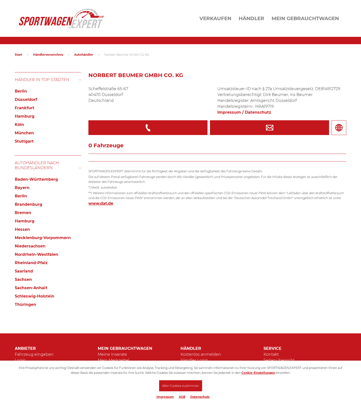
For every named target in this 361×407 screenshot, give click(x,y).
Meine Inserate (112, 354)
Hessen (22, 229)
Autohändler (83, 54)
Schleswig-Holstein (34, 296)
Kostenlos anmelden (200, 354)
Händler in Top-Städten (42, 79)
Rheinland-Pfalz (31, 262)
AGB (182, 397)
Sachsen (23, 279)
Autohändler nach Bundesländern (37, 165)
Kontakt (271, 354)
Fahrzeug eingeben (34, 354)
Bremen (23, 212)
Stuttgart (24, 141)
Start (18, 54)
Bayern (22, 187)
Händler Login (194, 360)
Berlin (21, 91)
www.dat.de (100, 203)
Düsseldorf (26, 99)
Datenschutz (200, 397)
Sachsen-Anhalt (31, 287)
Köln (19, 124)
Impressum (165, 397)
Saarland (24, 271)
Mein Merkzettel (113, 360)
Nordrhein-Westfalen (36, 254)
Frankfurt (24, 108)
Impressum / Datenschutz (244, 112)
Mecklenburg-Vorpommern (43, 237)
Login (20, 360)
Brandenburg (28, 204)
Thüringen (25, 304)
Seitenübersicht (279, 360)
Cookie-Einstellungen (258, 373)
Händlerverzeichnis (48, 54)
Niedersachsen (30, 246)
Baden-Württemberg (36, 179)
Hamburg (24, 116)
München (24, 133)
